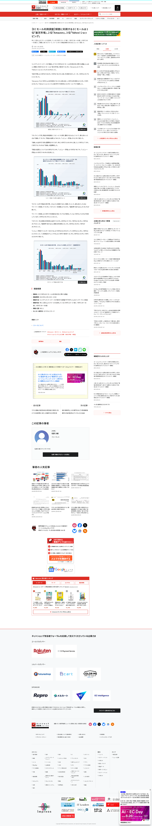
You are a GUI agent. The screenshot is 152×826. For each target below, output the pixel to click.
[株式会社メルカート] (61, 695)
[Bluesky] (103, 724)
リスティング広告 (100, 18)
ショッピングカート (88, 781)
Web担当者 (63, 2)
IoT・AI (93, 1)
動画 (47, 772)
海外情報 (51, 18)
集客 (76, 18)
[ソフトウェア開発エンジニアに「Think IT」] (83, 800)
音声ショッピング (75, 762)
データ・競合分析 (62, 768)
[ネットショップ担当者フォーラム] (40, 727)
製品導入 (74, 2)
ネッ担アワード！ (71, 8)
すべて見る (108, 413)
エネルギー (84, 3)
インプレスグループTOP (106, 737)
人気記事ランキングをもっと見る (108, 138)
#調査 (74, 334)
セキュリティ (35, 781)
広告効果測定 (61, 772)
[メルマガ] (74, 525)
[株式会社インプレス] (44, 808)
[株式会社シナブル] (102, 695)
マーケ (53, 583)
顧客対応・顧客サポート (50, 776)
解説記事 (115, 754)
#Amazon (50, 332)
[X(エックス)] (85, 525)
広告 (59, 762)
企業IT (83, 1)
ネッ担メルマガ (82, 8)
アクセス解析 (87, 765)
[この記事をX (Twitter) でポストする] (71, 349)
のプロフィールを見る (60, 454)
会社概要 (81, 737)
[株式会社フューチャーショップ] (42, 674)
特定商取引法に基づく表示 (64, 737)
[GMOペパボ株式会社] (90, 674)
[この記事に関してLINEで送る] (84, 349)
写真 (34, 772)
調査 (85, 785)
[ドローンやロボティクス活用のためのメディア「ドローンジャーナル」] (98, 811)
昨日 (98, 49)
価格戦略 (35, 776)
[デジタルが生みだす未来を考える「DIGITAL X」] (83, 811)
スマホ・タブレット (50, 768)
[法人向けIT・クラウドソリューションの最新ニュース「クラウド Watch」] (68, 805)
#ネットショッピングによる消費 (55, 334)
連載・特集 (35, 18)
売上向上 (35, 765)
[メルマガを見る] (90, 724)
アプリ (85, 762)
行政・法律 (73, 785)
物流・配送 (60, 776)
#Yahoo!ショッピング (68, 332)
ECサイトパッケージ (75, 781)
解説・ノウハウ (102, 763)
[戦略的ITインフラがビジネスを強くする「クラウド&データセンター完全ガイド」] (68, 800)
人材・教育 (86, 776)
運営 (85, 772)
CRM (59, 765)
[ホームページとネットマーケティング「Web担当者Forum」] (98, 800)
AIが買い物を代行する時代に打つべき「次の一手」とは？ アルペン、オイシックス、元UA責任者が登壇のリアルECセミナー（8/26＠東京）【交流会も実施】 (135, 795)
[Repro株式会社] (40, 695)
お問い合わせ (82, 734)
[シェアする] (67, 349)
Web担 (63, 530)
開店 (59, 781)
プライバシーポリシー (41, 737)
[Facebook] (80, 525)
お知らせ (101, 760)
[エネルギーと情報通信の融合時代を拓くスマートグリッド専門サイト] (98, 805)
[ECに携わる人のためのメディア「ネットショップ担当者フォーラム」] (113, 805)
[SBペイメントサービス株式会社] (66, 651)
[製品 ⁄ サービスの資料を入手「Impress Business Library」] (68, 811)
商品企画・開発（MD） (75, 776)
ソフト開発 (88, 1)
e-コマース (39, 583)
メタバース (69, 18)
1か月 (116, 49)
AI (62, 18)
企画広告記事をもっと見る (108, 333)
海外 (45, 18)
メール (34, 762)
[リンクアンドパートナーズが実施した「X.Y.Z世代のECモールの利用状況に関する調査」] (60, 108)
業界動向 (60, 785)
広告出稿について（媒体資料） (65, 734)
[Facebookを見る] (94, 724)
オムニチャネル (49, 781)
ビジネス (67, 583)
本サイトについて (40, 734)
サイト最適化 (36, 768)
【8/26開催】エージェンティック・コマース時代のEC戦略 (50, 55)
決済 (34, 785)
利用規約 (102, 734)
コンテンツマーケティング (86, 18)
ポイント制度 (74, 768)
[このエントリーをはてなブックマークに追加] (75, 349)
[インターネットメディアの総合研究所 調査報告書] (113, 800)
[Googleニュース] (80, 531)
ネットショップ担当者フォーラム (40, 8)
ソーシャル (48, 762)
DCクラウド (98, 1)
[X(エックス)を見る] (99, 724)
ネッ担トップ (34, 22)
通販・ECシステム (50, 785)
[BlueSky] (74, 531)
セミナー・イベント (103, 757)
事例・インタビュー (103, 769)
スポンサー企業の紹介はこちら (107, 710)
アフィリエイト (110, 18)
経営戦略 (81, 583)
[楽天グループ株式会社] (42, 651)
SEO (85, 758)
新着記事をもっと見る (108, 211)
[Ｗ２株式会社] (81, 695)
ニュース (41, 22)
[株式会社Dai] (66, 674)
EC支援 (98, 3)
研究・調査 (103, 1)
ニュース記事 (116, 757)
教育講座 (94, 3)
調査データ (101, 766)
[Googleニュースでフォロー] (108, 724)
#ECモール (58, 332)
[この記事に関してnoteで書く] (80, 350)
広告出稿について (107, 8)
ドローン (89, 3)
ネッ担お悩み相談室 (59, 8)
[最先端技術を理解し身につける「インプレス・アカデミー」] (113, 811)
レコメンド (86, 768)
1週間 (107, 49)
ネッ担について (95, 8)
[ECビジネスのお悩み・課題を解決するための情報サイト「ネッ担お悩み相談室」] (68, 816)
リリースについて (38, 325)
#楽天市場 (68, 334)
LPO (72, 765)
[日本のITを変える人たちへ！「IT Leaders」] (83, 805)
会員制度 (48, 765)
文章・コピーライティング (75, 771)
